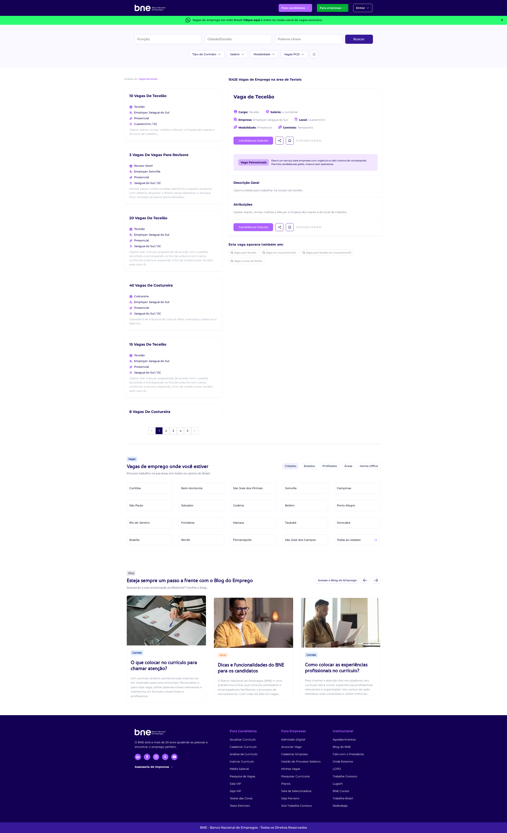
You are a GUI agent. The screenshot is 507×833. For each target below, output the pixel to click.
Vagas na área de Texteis (248, 260)
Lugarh (338, 783)
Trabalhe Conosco (345, 776)
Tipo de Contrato (204, 54)
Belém (289, 505)
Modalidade (262, 54)
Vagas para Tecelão (245, 252)
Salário (235, 54)
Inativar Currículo (242, 761)
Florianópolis (242, 540)
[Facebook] (147, 757)
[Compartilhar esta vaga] (280, 141)
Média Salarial (239, 769)
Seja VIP (235, 791)
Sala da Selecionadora (296, 791)
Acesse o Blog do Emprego (337, 580)
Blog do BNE (342, 747)
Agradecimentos (344, 739)
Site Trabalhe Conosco (296, 805)
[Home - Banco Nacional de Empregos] (150, 8)
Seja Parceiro (290, 798)
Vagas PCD (292, 54)
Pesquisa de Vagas (242, 776)
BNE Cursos (341, 791)
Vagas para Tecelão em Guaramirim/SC (329, 252)
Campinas (344, 488)
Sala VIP (235, 783)
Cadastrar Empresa (294, 754)
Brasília (134, 540)
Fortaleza (187, 522)
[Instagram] (156, 757)
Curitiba (135, 488)
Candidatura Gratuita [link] (253, 140)
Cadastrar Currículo (243, 747)
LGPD (337, 769)
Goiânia (238, 505)
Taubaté (290, 522)
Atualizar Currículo (243, 739)
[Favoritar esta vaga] (290, 141)
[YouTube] (174, 757)
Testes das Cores (241, 798)
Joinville (291, 488)
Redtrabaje (340, 805)
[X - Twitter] (165, 757)
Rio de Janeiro (139, 522)
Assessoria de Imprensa (152, 767)
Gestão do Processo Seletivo (301, 761)
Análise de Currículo (243, 754)
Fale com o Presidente (348, 754)
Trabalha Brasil (343, 798)
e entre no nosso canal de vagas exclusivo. (282, 20)
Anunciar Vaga (291, 747)
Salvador (187, 505)
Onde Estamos (343, 761)
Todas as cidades (349, 540)
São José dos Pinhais (248, 488)
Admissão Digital (293, 739)
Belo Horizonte (192, 488)
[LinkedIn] (138, 757)
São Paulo (136, 505)
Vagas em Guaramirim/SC (281, 252)
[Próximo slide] (376, 580)
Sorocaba (343, 522)
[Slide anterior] (365, 580)
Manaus (238, 522)
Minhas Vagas (290, 769)
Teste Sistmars (240, 805)
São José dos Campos (300, 540)
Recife (185, 540)
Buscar (359, 39)
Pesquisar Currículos (295, 776)
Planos (286, 783)
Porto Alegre (346, 505)
